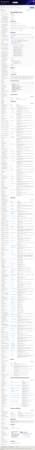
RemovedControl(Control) (14, 316)
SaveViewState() (22, 292)
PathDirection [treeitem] (2, 264)
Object (14, 30)
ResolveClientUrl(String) (13, 333)
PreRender (21, 307)
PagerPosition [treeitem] (3, 254)
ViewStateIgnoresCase (13, 189)
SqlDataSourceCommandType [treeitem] (4, 336)
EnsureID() (12, 250)
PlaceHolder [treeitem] (3, 266)
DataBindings (31, 395)
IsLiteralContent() (13, 286)
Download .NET (32, 7)
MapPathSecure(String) (13, 294)
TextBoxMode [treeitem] (2, 390)
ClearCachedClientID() (13, 216)
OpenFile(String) (12, 311)
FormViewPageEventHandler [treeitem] (4, 31)
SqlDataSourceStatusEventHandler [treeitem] (4, 349)
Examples (12, 16)
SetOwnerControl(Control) (25, 391)
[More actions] (33, 10)
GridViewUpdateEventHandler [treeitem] (4, 75)
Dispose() (12, 242)
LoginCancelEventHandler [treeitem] (4, 177)
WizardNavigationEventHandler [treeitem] (4, 429)
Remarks (12, 17)
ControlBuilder (23, 383)
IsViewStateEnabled (13, 156)
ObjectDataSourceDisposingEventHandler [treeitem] (4, 223)
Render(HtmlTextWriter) (13, 319)
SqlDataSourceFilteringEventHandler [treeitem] (5, 340)
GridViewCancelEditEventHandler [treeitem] (4, 45)
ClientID (12, 115)
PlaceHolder (12, 35)
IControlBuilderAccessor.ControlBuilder (15, 382)
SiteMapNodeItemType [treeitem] (4, 327)
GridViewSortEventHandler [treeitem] (4, 70)
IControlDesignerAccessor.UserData (15, 393)
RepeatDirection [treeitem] (3, 290)
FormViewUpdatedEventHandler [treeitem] (4, 37)
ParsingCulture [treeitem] (3, 261)
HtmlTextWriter (29, 319)
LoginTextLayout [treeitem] (3, 182)
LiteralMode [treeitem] (2, 172)
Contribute (13, 448)
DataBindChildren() (13, 240)
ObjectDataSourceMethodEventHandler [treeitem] (5, 232)
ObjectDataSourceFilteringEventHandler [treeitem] (5, 228)
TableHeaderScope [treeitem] (3, 370)
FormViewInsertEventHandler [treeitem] (4, 25)
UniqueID (12, 181)
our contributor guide (14, 437)
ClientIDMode (12, 117)
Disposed (12, 366)
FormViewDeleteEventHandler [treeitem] (4, 19)
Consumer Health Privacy (21, 448)
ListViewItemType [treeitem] (3, 162)
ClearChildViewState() (13, 223)
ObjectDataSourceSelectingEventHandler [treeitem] (4, 239)
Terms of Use (26, 448)
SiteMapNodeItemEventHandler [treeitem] (4, 326)
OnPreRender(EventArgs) (13, 307)
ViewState (24, 356)
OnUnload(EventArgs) (13, 309)
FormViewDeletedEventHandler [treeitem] (4, 17)
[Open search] (31, 6)
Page (11, 164)
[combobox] (5, 10)
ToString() (12, 353)
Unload (20, 309)
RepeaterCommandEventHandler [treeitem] (4, 294)
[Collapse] (8, 9)
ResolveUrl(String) (13, 335)
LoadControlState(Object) (13, 288)
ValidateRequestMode (13, 183)
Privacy (16, 448)
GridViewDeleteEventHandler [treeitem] (4, 55)
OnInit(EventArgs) (13, 303)
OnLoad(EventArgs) (13, 305)
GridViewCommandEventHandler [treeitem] (4, 50)
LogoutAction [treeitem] (2, 184)
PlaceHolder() (12, 99)
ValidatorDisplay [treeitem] (3, 418)
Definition (12, 15)
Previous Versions (6, 448)
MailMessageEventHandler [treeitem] (4, 188)
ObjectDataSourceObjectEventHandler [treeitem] (4, 235)
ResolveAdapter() (13, 330)
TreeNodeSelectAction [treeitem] (3, 400)
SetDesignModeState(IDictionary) (25, 388)
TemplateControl (13, 176)
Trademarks (30, 448)
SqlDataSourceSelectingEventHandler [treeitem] (4, 346)
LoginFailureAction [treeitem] (3, 178)
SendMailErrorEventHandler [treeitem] (4, 313)
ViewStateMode (12, 192)
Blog (9, 448)
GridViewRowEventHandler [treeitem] (4, 65)
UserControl (27, 178)
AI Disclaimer (2, 448)
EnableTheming (12, 136)
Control (17, 30)
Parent (11, 166)
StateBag (27, 189)
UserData (31, 393)
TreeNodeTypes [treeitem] (3, 404)
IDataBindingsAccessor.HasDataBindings (15, 397)
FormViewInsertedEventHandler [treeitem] (4, 22)
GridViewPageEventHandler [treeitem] (4, 60)
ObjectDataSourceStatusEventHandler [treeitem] (5, 243)
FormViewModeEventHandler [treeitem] (4, 29)
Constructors (12, 18)
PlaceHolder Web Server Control (16, 428)
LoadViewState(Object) (13, 291)
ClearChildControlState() (13, 218)
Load (20, 305)
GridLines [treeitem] (2, 41)
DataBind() (12, 235)
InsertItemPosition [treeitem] (3, 107)
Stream (19, 311)
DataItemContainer (13, 128)
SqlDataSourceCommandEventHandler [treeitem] (4, 335)
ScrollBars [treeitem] (2, 308)
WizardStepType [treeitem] (3, 435)
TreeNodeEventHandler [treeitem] (4, 399)
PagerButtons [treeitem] (2, 251)
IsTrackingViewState (13, 153)
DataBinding (26, 238)
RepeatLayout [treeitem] (2, 302)
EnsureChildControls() (13, 247)
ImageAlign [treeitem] (2, 99)
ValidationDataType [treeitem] (3, 414)
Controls (12, 125)
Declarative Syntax (14, 72)
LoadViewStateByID (13, 158)
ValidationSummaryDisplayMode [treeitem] (5, 417)
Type (19, 277)
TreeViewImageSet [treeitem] (3, 406)
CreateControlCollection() (13, 232)
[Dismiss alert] (33, 1)
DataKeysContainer (13, 131)
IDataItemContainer (21, 129)
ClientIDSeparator (13, 120)
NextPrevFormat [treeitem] (3, 215)
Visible (11, 194)
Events (11, 141)
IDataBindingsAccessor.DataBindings (15, 395)
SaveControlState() (23, 289)
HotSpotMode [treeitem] (2, 82)
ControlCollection (20, 125)
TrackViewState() (12, 355)
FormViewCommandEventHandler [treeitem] (4, 14)
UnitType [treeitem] (2, 410)
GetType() (12, 277)
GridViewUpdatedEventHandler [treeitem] (5, 72)
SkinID (11, 174)
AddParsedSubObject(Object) (25, 405)
